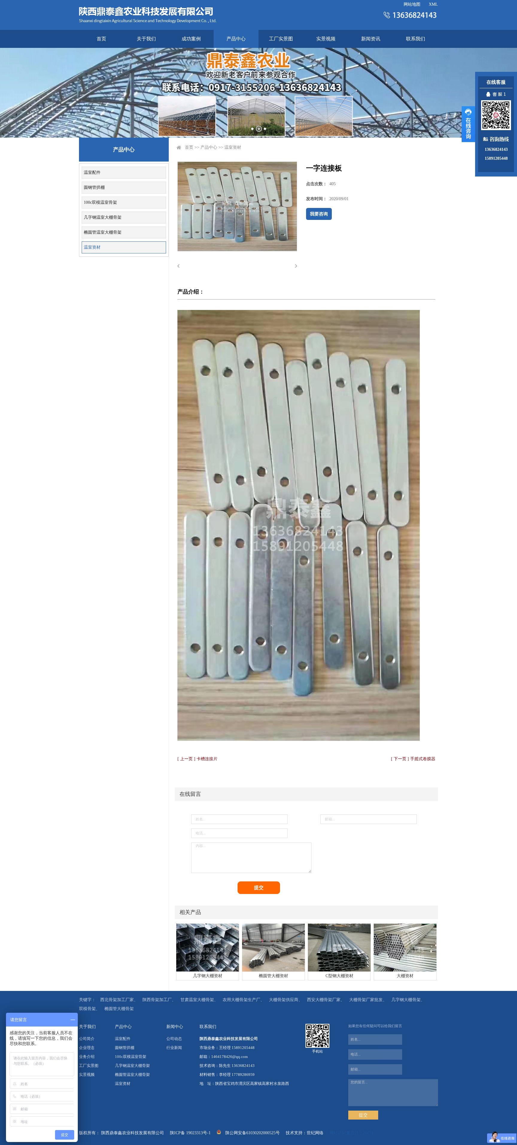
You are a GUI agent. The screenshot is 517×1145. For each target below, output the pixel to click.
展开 (468, 124)
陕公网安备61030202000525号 (252, 1133)
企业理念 (87, 1047)
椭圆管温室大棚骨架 (102, 232)
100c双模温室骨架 (100, 202)
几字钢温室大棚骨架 (102, 217)
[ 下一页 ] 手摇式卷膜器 (413, 759)
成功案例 (191, 38)
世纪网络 (315, 1133)
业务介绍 (87, 1056)
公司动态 (174, 1038)
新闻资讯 (370, 38)
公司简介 (87, 1038)
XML (433, 4)
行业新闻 (174, 1047)
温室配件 (92, 172)
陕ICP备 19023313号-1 (190, 1133)
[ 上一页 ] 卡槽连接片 (197, 759)
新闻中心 (174, 1026)
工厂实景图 (281, 38)
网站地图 (412, 4)
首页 (101, 38)
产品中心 (236, 38)
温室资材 (92, 247)
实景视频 (325, 38)
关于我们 (146, 38)
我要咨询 (319, 214)
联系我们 (415, 38)
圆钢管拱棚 (94, 187)
